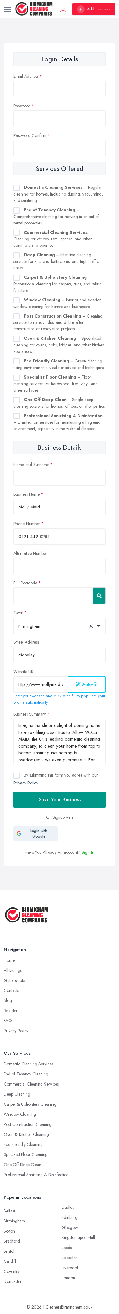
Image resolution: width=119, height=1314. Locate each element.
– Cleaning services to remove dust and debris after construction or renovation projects (58, 322)
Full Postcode (25, 583)
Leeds (67, 1247)
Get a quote (14, 980)
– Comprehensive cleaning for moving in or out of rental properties (56, 216)
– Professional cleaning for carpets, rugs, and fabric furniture (57, 283)
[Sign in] (63, 9)
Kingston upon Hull (78, 1237)
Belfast (9, 1211)
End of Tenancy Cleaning (26, 1074)
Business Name (26, 494)
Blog (8, 1000)
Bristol (9, 1251)
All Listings (13, 970)
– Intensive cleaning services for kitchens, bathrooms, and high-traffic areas (56, 261)
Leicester (69, 1258)
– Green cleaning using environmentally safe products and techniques (58, 364)
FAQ (8, 1021)
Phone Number (26, 524)
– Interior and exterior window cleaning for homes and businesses (57, 303)
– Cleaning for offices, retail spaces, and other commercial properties (52, 239)
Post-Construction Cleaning (28, 1124)
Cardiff (10, 1261)
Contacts (11, 990)
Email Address (25, 76)
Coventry (12, 1271)
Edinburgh (71, 1217)
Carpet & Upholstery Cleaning (30, 1104)
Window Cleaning (20, 1114)
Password (22, 106)
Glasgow (70, 1227)
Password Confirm (29, 135)
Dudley (68, 1207)
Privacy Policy (25, 783)
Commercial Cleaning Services (31, 1084)
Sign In (88, 852)
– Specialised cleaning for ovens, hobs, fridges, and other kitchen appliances (58, 344)
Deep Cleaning (17, 1094)
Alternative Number (30, 553)
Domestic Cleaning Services (28, 1064)
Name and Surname (31, 464)
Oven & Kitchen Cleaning (26, 1134)
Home (9, 960)
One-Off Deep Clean (22, 1164)
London (68, 1278)
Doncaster (13, 1281)
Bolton (9, 1231)
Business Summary (29, 714)
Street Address (26, 642)
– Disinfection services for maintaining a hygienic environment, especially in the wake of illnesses (58, 422)
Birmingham (14, 1221)
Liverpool (70, 1268)
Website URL (24, 672)
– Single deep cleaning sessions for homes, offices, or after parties (59, 403)
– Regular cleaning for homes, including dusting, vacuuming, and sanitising (58, 193)
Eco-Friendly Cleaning (23, 1144)
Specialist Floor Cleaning (26, 1154)
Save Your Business (60, 799)
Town (18, 612)
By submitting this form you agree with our (55, 779)
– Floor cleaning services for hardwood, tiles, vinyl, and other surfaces (55, 383)
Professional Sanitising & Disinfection (36, 1175)
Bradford (12, 1241)
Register (11, 1010)
